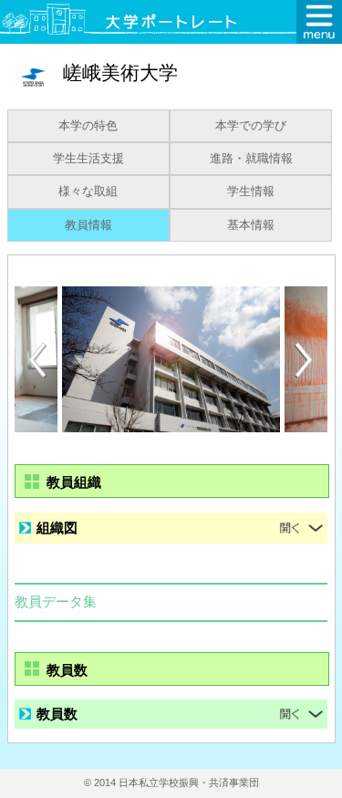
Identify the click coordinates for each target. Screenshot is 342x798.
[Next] (304, 360)
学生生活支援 (88, 158)
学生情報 (251, 191)
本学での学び (250, 125)
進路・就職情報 (251, 158)
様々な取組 (88, 191)
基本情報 (251, 225)
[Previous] (37, 360)
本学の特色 (88, 125)
